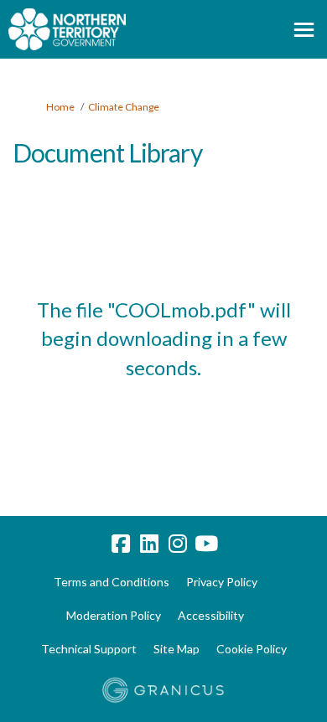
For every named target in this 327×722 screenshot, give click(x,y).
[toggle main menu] (304, 29)
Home (60, 107)
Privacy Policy (221, 582)
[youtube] (206, 544)
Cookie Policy (251, 649)
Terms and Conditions (111, 582)
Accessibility (211, 615)
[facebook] (121, 544)
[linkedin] (149, 544)
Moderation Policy (113, 615)
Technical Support (89, 649)
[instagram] (178, 544)
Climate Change (123, 107)
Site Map (176, 649)
